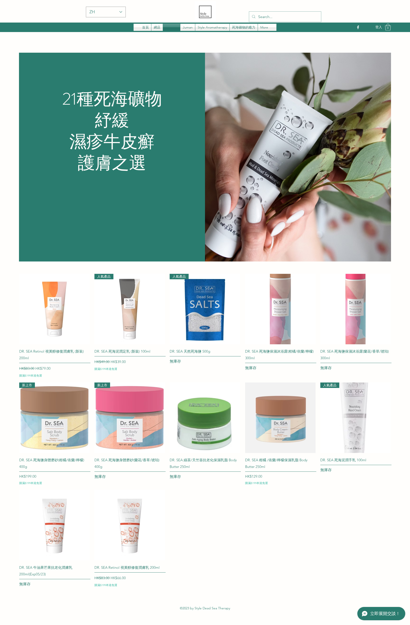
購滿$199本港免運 (30, 375)
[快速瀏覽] (54, 309)
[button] (388, 27)
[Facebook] (358, 27)
